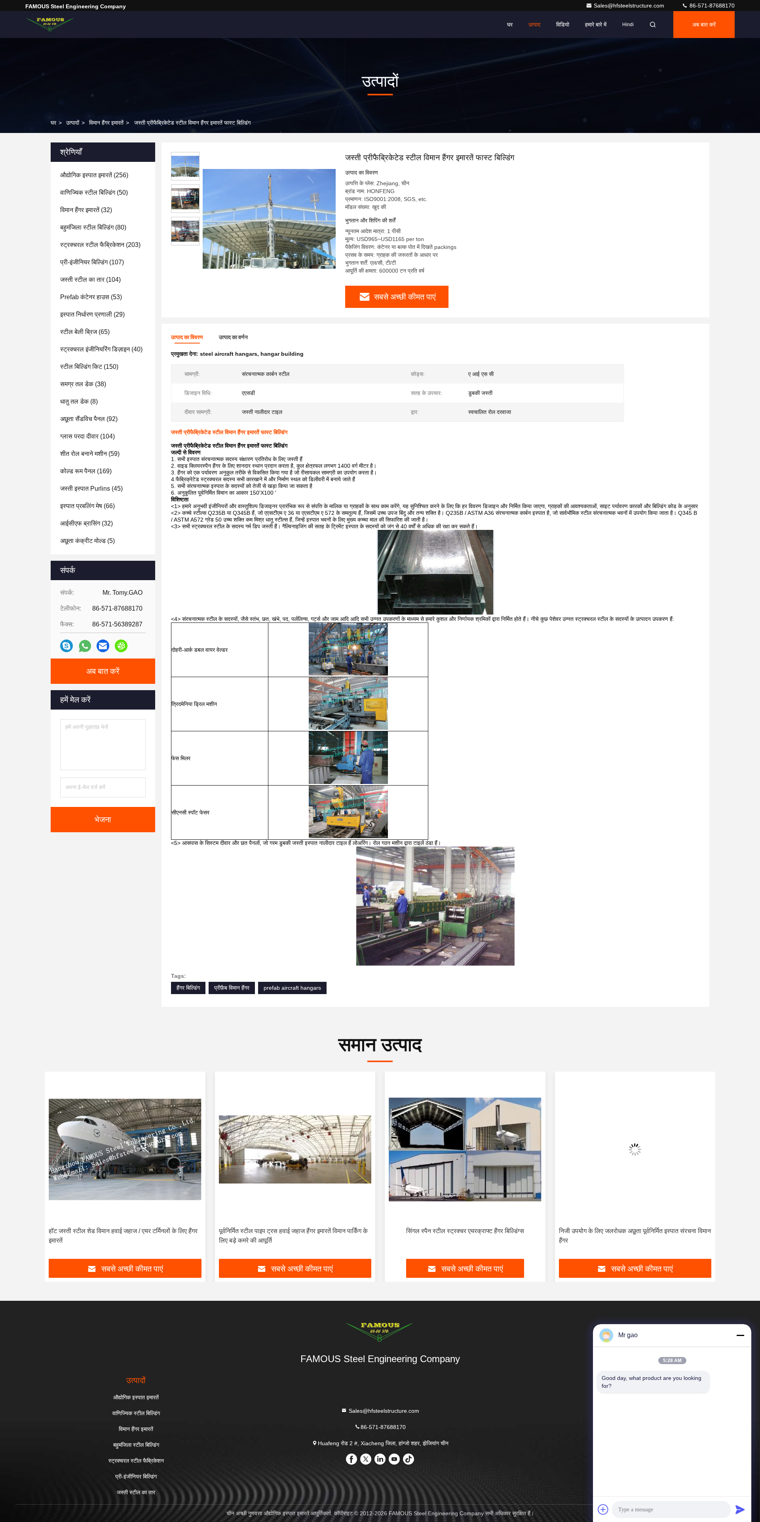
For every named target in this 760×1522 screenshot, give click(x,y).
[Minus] (740, 1335)
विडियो (562, 24)
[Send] (740, 1509)
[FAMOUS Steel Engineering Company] (50, 24)
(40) (101, 349)
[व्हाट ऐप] (85, 646)
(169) (86, 471)
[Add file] (603, 1509)
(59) (90, 453)
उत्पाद (534, 24)
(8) (79, 401)
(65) (85, 331)
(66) (87, 506)
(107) (92, 262)
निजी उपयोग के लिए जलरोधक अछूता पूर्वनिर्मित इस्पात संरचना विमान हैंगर (465, 1236)
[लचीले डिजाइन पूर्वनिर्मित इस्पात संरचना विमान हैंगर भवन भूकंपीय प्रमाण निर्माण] (635, 1149)
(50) (94, 192)
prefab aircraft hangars (292, 988)
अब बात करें (704, 24)
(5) (87, 540)
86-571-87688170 (711, 5)
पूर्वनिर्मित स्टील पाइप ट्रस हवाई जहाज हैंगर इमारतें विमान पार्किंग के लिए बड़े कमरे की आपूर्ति (123, 1236)
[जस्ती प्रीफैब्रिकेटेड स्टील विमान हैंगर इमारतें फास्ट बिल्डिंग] (269, 218)
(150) (89, 366)
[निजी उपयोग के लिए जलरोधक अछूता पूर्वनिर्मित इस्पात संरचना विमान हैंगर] (465, 1149)
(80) (93, 227)
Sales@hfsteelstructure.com (630, 5)
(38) (83, 384)
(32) (86, 210)
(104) (90, 279)
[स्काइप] (66, 646)
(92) (89, 419)
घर (510, 24)
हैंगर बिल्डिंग (188, 988)
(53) (91, 297)
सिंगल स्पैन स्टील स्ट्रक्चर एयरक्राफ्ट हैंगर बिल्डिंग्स (295, 1231)
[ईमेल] (103, 646)
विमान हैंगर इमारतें (106, 123)
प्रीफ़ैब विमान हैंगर (231, 988)
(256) (94, 175)
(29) (92, 314)
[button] (59, 1168)
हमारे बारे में (595, 24)
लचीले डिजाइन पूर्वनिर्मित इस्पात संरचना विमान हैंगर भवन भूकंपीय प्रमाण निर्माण (631, 1236)
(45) (91, 488)
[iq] (121, 646)
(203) (100, 244)
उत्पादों (72, 123)
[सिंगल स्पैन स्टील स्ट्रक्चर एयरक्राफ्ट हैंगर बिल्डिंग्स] (295, 1149)
